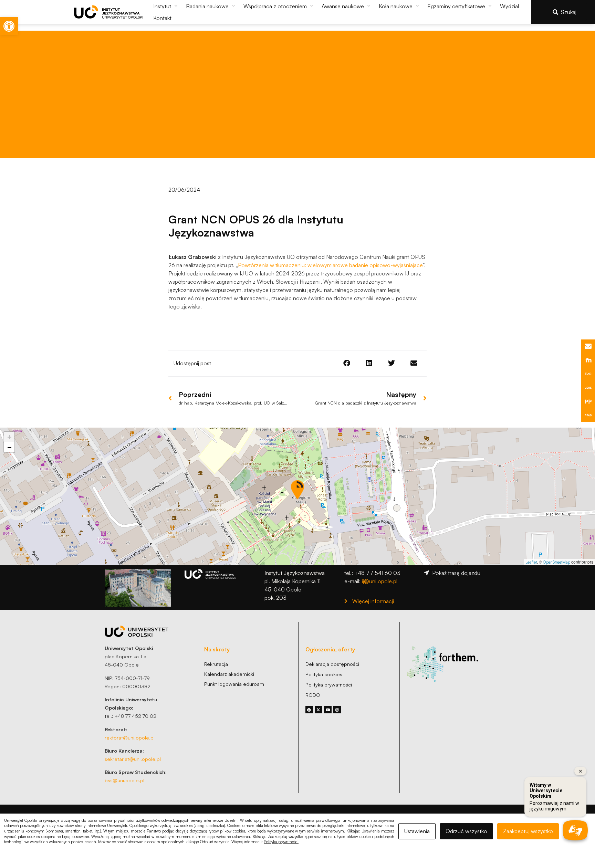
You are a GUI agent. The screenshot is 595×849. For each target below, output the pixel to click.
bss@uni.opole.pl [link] (124, 780)
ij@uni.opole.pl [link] (379, 581)
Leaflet (531, 562)
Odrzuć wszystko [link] (466, 831)
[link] (9, 26)
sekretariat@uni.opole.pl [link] (133, 759)
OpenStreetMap (556, 562)
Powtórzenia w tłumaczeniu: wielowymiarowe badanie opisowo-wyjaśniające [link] (330, 265)
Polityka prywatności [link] (281, 841)
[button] (166, 6)
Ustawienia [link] (417, 831)
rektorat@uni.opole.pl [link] (130, 737)
